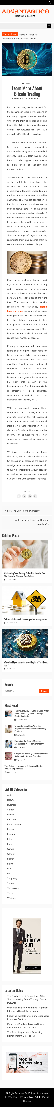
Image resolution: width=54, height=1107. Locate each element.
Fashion (11, 829)
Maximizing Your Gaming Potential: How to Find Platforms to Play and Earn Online (24, 574)
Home (10, 863)
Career (10, 809)
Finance (27, 84)
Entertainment (14, 824)
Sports (10, 883)
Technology (13, 888)
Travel (10, 893)
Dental (10, 814)
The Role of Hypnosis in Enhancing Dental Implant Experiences (23, 767)
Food (9, 844)
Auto (9, 795)
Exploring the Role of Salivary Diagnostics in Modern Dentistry (29, 742)
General (11, 853)
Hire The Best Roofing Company (23, 510)
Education (12, 819)
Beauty (10, 799)
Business (11, 804)
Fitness (10, 839)
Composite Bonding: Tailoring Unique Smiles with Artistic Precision (31, 755)
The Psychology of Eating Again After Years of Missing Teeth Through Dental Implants (31, 713)
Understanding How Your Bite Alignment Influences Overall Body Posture (30, 729)
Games (10, 849)
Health (10, 858)
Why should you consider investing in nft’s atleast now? (26, 664)
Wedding (11, 898)
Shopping (12, 878)
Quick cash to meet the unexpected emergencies (25, 619)
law (9, 868)
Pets (9, 873)
